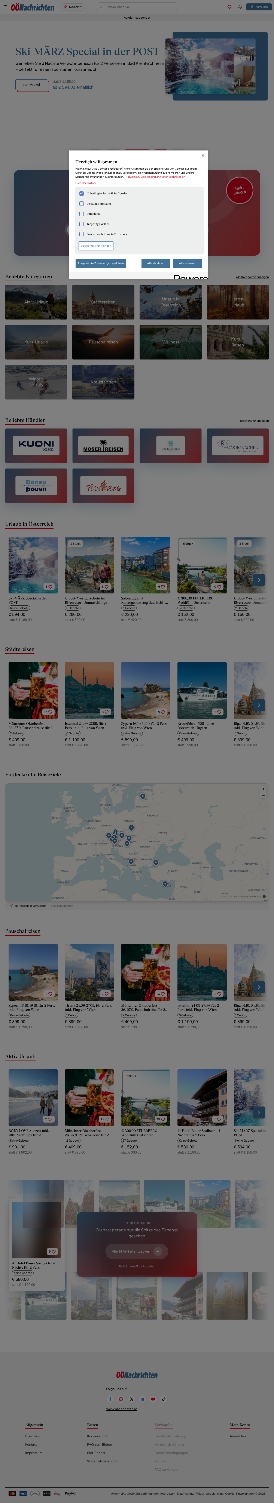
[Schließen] (203, 155)
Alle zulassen (187, 263)
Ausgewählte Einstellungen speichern (101, 263)
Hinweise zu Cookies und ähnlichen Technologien (155, 176)
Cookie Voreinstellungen (96, 245)
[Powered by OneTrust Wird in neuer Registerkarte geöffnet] (189, 276)
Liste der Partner (85, 183)
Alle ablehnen (155, 263)
